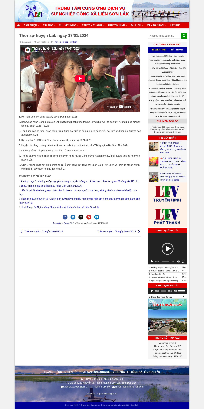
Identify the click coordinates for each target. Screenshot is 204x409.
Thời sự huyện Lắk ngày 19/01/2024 (116, 231)
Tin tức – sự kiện (69, 42)
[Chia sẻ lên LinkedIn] (96, 217)
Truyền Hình (69, 223)
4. (165, 277)
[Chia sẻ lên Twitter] (72, 217)
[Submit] (184, 36)
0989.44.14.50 (102, 386)
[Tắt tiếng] (178, 261)
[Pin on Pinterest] (88, 217)
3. (157, 274)
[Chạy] (152, 261)
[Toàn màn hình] (183, 261)
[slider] (181, 290)
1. (165, 267)
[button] (168, 249)
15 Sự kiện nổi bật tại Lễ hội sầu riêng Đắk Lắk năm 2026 (51, 186)
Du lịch (136, 25)
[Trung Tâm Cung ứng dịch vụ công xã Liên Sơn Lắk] (32, 11)
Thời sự (57, 42)
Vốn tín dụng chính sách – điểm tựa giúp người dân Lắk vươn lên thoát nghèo (172, 177)
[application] (167, 248)
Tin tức (48, 25)
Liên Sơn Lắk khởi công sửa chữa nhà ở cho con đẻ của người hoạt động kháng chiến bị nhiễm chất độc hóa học (167, 80)
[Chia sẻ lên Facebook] (65, 217)
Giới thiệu (30, 25)
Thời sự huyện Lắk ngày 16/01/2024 (43, 231)
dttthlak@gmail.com (133, 386)
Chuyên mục (67, 25)
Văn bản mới (155, 25)
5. (163, 280)
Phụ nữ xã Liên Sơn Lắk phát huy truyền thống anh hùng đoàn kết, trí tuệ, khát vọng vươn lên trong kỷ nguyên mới (167, 113)
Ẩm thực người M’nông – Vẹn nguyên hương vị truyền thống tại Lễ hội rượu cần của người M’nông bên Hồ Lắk (80, 181)
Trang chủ (57, 223)
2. (165, 271)
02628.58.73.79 (83, 386)
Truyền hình (116, 25)
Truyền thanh (92, 25)
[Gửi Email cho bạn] (80, 217)
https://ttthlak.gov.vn (107, 393)
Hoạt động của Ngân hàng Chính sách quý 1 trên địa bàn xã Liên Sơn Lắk (60, 207)
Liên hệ (175, 25)
